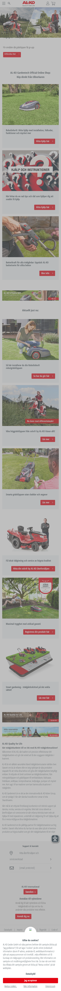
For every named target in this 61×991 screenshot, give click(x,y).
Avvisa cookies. (10, 986)
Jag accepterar (30, 980)
